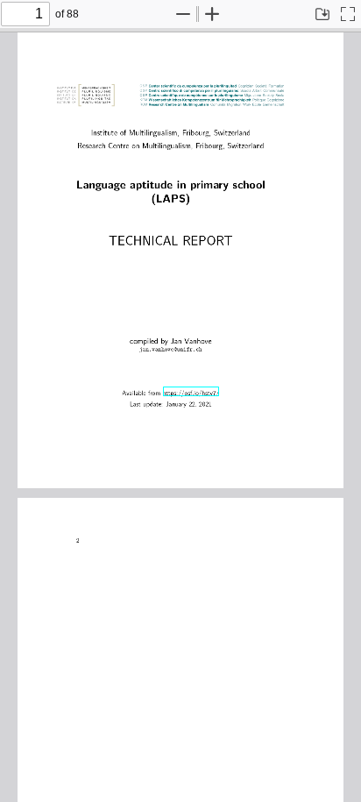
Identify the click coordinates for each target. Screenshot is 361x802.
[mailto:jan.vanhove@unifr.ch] (168, 347)
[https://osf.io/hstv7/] (191, 391)
